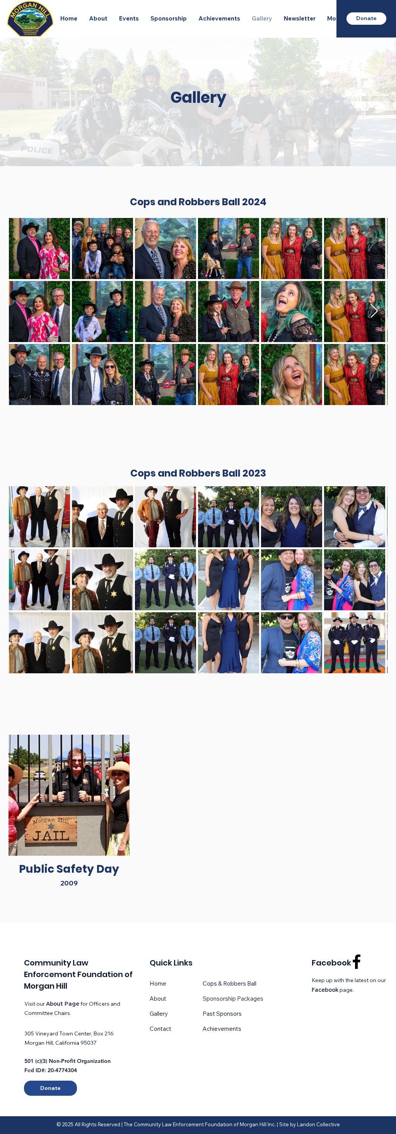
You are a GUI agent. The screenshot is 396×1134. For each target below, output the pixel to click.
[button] (98, 18)
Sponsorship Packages (233, 998)
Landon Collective (318, 1124)
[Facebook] (356, 961)
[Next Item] (374, 311)
